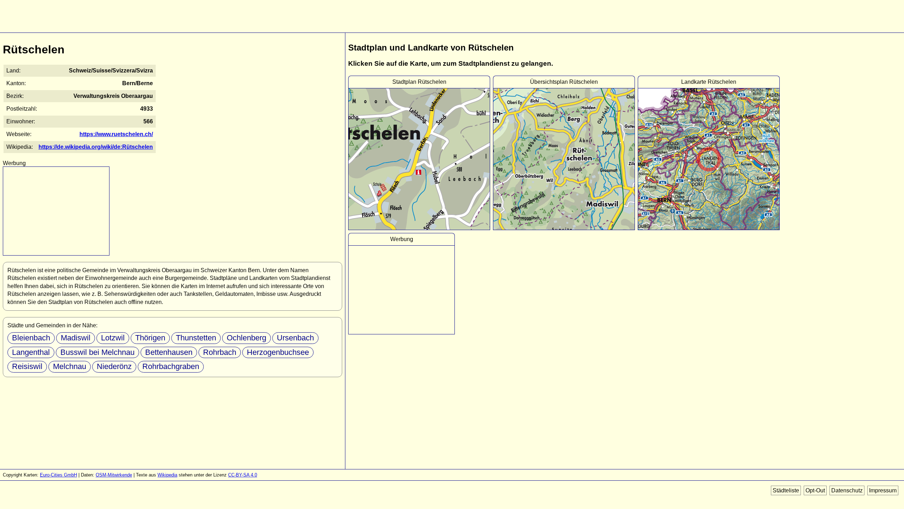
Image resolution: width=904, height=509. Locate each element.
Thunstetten (196, 337)
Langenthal (31, 352)
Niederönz (114, 366)
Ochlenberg (246, 337)
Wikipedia (167, 475)
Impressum (883, 490)
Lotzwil (113, 337)
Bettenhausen (168, 352)
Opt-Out (815, 490)
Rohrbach (219, 352)
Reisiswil (27, 366)
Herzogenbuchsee (278, 352)
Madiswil (75, 337)
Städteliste (786, 490)
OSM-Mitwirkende (114, 475)
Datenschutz (847, 490)
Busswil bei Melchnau (97, 352)
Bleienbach (31, 337)
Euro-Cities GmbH (58, 475)
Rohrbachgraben (170, 366)
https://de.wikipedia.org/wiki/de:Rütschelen (95, 147)
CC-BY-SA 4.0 (242, 475)
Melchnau (69, 366)
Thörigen (150, 337)
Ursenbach (295, 337)
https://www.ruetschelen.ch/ (116, 134)
